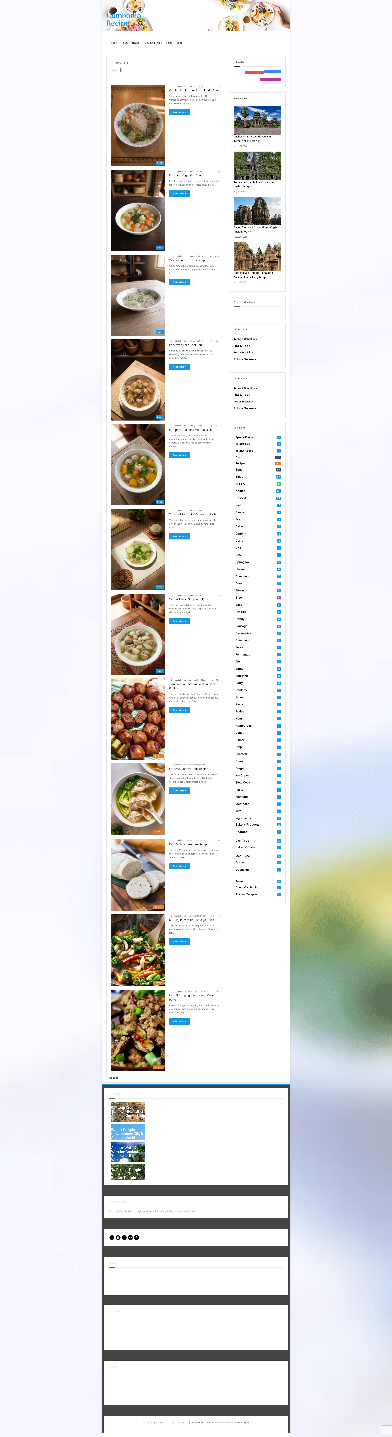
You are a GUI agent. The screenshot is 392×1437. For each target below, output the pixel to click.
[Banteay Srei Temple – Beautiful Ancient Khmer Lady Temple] (257, 256)
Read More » (179, 112)
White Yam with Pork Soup (187, 260)
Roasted (241, 754)
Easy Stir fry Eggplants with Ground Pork (193, 997)
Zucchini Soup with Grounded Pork (192, 514)
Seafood (242, 832)
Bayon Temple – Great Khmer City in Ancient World (255, 229)
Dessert (241, 498)
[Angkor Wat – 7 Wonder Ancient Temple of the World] (257, 120)
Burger (240, 768)
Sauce (240, 512)
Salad (239, 476)
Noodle (240, 490)
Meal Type (243, 856)
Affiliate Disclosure (245, 359)
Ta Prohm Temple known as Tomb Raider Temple (254, 184)
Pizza (239, 697)
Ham (239, 718)
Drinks (240, 862)
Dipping (241, 533)
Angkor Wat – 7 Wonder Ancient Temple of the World (253, 139)
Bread (240, 583)
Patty (239, 683)
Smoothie (242, 675)
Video (169, 43)
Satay (239, 668)
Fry (238, 519)
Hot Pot (241, 611)
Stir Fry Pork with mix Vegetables (191, 920)
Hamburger (243, 725)
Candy (240, 619)
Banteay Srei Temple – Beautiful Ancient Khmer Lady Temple (253, 275)
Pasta (239, 704)
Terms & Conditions (245, 338)
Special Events (245, 437)
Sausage (241, 626)
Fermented (243, 654)
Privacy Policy (242, 345)
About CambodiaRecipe (123, 1272)
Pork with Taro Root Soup (186, 345)
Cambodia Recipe (178, 86)
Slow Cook (243, 782)
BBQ (238, 554)
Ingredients (243, 818)
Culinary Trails (153, 43)
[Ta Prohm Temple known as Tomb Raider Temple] (257, 166)
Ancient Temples (247, 894)
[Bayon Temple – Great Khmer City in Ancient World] (257, 211)
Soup (239, 469)
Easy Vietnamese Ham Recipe (188, 844)
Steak (239, 761)
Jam (238, 811)
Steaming (242, 640)
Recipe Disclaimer (244, 352)
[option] (128, 1112)
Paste (239, 789)
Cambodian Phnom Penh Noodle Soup (194, 90)
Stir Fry (240, 483)
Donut (240, 732)
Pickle (240, 590)
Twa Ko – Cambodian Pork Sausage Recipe (192, 686)
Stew (239, 597)
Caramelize (243, 633)
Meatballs (242, 804)
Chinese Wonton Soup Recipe (188, 769)
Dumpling (242, 576)
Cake (239, 526)
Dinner (240, 740)
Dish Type (242, 840)
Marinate (242, 796)
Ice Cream (243, 775)
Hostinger (243, 1422)
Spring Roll (243, 562)
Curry (239, 540)
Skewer (241, 569)
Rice (238, 505)
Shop (180, 43)
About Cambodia (247, 887)
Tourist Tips (243, 443)
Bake (239, 604)
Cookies (241, 690)
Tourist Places (244, 450)
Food (125, 43)
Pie (238, 661)
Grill (238, 547)
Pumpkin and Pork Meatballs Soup (192, 430)
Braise (240, 711)
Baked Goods (245, 847)
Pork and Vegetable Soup (186, 175)
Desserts (242, 870)
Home (114, 43)
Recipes (241, 463)
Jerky (239, 647)
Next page (112, 1077)
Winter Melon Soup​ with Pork (189, 599)
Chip (239, 747)
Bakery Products (248, 824)
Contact (113, 1279)
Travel (135, 43)
